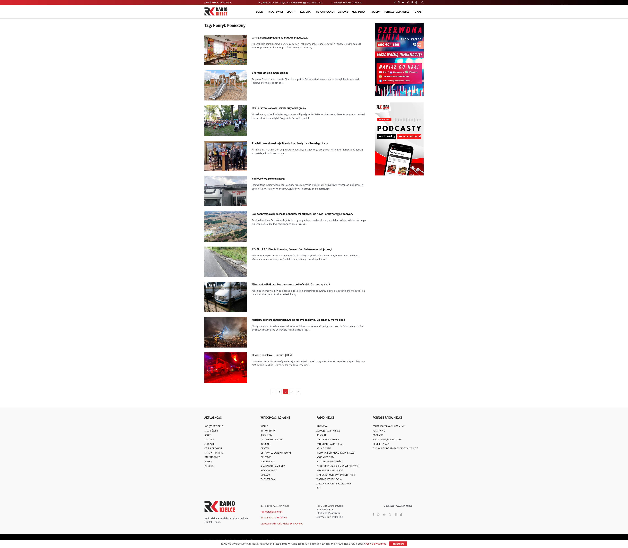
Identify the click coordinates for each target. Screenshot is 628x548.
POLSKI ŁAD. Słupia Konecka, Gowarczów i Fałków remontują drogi (292, 249)
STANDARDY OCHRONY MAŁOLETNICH (335, 474)
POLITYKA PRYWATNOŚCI (329, 461)
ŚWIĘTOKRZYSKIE (213, 426)
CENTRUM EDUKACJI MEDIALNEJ (389, 426)
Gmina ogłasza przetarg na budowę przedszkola (280, 37)
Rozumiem (398, 544)
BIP (318, 488)
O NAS (418, 11)
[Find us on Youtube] (403, 2)
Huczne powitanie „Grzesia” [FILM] (272, 355)
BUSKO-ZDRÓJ (268, 430)
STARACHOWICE (269, 470)
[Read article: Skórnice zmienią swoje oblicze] (225, 85)
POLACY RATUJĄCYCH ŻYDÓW (387, 439)
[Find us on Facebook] (394, 2)
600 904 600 (296, 523)
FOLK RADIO (379, 430)
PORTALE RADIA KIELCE (396, 11)
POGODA (375, 11)
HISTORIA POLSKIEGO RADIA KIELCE (335, 452)
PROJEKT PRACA (381, 444)
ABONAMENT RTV (325, 457)
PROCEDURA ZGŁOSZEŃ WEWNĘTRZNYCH (337, 466)
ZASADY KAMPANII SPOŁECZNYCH (333, 483)
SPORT (291, 11)
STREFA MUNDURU (213, 452)
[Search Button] (422, 2)
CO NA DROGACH (325, 11)
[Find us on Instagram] (399, 2)
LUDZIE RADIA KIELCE (327, 439)
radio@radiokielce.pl (271, 511)
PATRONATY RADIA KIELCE (329, 444)
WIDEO (208, 461)
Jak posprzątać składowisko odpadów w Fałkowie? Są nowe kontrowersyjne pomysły (302, 214)
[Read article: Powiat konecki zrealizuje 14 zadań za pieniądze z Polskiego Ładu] (225, 156)
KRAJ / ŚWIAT (276, 11)
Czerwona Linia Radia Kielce (275, 523)
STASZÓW (265, 474)
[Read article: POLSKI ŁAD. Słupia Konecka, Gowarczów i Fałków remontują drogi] (225, 262)
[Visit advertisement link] (399, 59)
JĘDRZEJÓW (266, 435)
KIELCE (264, 426)
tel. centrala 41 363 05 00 (274, 517)
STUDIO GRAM (323, 448)
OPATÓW (265, 448)
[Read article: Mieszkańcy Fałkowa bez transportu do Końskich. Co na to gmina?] (225, 297)
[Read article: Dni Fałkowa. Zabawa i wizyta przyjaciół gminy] (225, 120)
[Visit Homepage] (216, 11)
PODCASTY (378, 435)
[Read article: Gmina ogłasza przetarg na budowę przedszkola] (225, 50)
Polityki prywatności (375, 543)
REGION (259, 11)
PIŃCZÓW (266, 457)
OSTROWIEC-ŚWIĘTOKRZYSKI (276, 452)
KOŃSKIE (265, 444)
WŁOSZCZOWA (268, 479)
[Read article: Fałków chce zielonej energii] (225, 191)
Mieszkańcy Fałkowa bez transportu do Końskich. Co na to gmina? (291, 284)
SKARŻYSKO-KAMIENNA (273, 466)
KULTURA (305, 11)
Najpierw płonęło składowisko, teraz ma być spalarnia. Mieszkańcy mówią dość (298, 320)
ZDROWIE (343, 11)
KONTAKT (321, 435)
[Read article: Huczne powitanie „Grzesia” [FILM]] (225, 367)
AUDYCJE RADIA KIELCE (328, 430)
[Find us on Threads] (412, 2)
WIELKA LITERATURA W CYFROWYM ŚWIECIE (395, 448)
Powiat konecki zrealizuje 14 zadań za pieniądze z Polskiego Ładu (290, 143)
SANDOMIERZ (268, 461)
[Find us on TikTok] (416, 2)
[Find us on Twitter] (408, 2)
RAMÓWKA (321, 426)
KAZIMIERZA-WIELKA (271, 439)
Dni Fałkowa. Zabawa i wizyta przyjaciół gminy (279, 108)
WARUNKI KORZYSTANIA (329, 479)
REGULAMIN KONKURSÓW (330, 470)
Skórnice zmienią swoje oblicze (270, 73)
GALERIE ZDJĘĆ (212, 457)
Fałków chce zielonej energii (268, 178)
